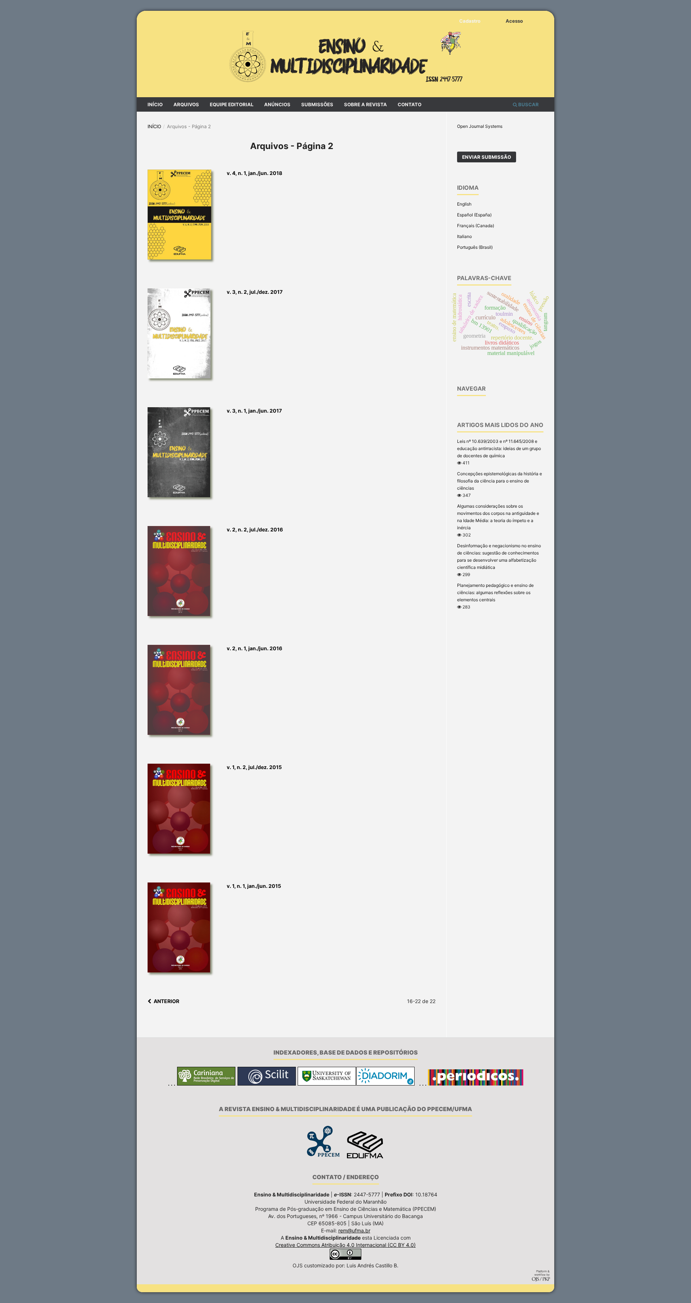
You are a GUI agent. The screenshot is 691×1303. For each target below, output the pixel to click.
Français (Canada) (475, 225)
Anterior (166, 1001)
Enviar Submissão (486, 157)
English (464, 204)
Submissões (317, 104)
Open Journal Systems (479, 126)
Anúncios (277, 104)
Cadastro (469, 21)
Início (155, 104)
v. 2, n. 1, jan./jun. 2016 (254, 648)
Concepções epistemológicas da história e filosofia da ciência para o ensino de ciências (499, 481)
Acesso (514, 21)
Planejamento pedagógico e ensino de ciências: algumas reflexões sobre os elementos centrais (495, 592)
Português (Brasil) (475, 247)
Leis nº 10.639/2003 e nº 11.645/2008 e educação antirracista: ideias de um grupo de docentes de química (499, 448)
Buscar (528, 104)
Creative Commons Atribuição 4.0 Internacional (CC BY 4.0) (345, 1245)
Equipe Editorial (231, 104)
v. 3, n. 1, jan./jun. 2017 (254, 411)
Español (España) (474, 214)
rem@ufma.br (354, 1230)
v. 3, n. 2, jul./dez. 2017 (255, 292)
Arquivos (186, 104)
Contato (409, 104)
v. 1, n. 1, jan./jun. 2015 (254, 886)
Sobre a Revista (365, 104)
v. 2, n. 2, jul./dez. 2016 (255, 529)
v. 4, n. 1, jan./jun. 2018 (254, 173)
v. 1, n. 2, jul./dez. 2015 (254, 767)
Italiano (464, 236)
